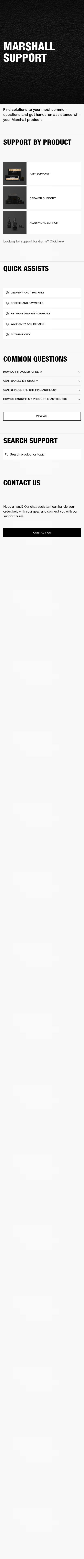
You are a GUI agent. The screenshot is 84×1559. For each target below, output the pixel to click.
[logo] (16, 16)
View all (42, 416)
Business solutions (69, 8)
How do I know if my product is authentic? (35, 398)
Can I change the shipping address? (29, 389)
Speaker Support (43, 198)
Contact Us (42, 532)
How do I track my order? (22, 371)
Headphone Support (45, 222)
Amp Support (40, 173)
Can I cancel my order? (20, 380)
